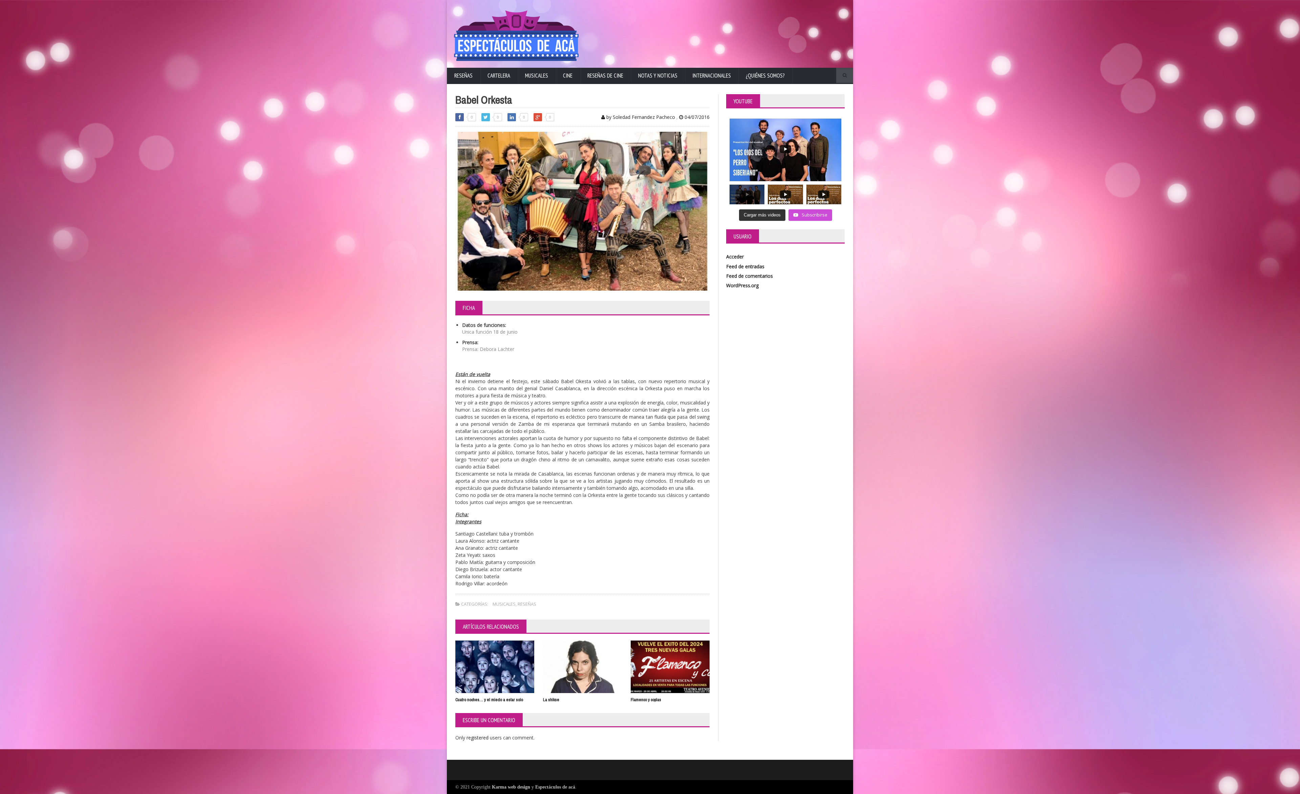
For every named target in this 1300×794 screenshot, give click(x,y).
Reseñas (463, 75)
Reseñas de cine (605, 75)
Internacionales (711, 75)
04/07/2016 (696, 117)
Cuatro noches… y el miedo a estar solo (489, 700)
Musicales (536, 75)
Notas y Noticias (657, 75)
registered (478, 737)
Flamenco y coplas (646, 700)
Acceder (735, 256)
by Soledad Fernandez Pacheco (640, 117)
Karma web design (511, 787)
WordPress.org (742, 285)
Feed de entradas (745, 266)
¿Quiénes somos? (765, 75)
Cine (567, 75)
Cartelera (499, 75)
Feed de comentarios (749, 276)
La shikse (551, 700)
